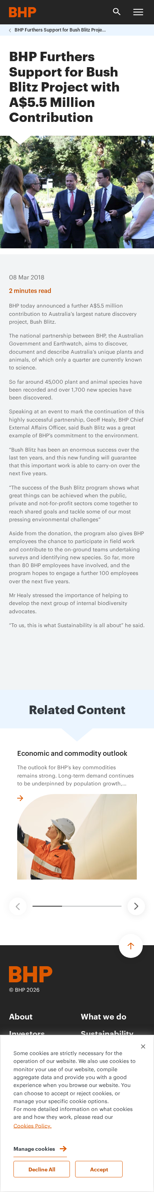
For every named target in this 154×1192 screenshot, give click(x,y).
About (21, 1015)
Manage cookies (34, 1148)
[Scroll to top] (131, 946)
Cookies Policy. (32, 1126)
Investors (27, 1033)
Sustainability (107, 1033)
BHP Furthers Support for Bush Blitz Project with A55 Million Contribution (61, 30)
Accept (99, 1168)
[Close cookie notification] (143, 1046)
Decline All (41, 1168)
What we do (103, 1015)
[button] (18, 906)
